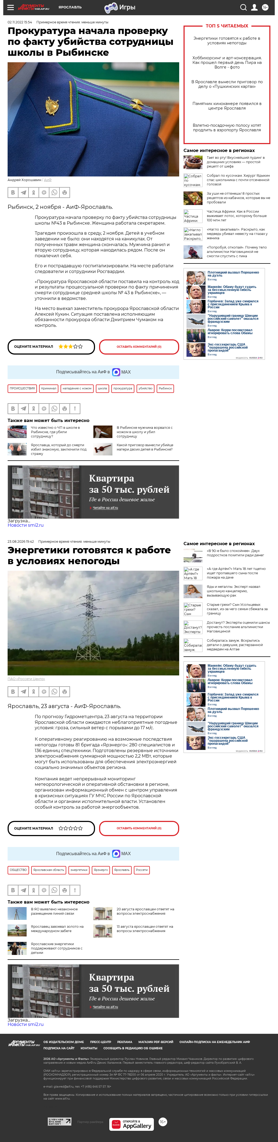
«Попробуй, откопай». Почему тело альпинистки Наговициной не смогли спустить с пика (237, 251)
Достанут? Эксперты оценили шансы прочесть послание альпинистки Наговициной (238, 626)
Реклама (124, 1042)
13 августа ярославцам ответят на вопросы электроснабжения (145, 928)
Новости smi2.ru (26, 525)
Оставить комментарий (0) (139, 347)
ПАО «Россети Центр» (26, 679)
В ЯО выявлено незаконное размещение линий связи (54, 911)
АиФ (48, 180)
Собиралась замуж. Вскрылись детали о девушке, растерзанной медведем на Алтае (235, 644)
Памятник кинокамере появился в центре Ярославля (227, 106)
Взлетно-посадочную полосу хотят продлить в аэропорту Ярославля (227, 127)
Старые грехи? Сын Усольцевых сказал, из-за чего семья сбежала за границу (237, 609)
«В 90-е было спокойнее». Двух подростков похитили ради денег (235, 553)
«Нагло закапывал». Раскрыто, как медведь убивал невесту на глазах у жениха (237, 233)
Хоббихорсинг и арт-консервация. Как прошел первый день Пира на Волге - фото (227, 63)
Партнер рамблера (90, 1122)
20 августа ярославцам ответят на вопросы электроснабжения (145, 911)
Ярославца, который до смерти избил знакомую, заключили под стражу (59, 449)
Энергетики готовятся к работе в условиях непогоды (227, 40)
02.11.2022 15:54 (20, 22)
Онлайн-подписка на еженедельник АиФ (214, 1042)
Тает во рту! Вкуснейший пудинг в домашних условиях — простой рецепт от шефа (236, 162)
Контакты (89, 1048)
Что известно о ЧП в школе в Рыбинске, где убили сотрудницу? (55, 432)
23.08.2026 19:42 (21, 541)
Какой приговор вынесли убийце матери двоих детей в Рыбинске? (145, 447)
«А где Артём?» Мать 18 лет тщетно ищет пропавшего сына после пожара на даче (236, 573)
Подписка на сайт (58, 1048)
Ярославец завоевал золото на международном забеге (57, 928)
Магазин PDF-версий (155, 1042)
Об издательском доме (63, 1042)
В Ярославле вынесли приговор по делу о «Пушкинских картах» (227, 84)
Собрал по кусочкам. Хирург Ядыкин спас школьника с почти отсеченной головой (238, 179)
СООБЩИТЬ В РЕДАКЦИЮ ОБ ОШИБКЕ (133, 1048)
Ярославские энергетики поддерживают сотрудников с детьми (57, 948)
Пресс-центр (100, 1042)
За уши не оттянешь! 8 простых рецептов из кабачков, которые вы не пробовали (238, 197)
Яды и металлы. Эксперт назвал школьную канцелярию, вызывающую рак (233, 591)
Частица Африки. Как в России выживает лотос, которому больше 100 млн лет (237, 215)
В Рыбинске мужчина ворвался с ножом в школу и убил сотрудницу (145, 432)
